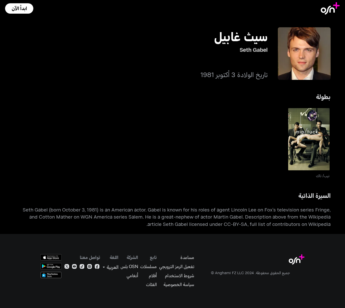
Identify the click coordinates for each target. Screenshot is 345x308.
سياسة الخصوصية (178, 284)
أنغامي (132, 275)
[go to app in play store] (51, 266)
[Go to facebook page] (97, 267)
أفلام (153, 275)
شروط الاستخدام (179, 275)
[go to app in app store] (51, 257)
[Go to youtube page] (74, 267)
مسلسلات (148, 266)
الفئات (151, 284)
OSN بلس (129, 266)
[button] (19, 8)
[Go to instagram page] (89, 267)
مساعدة (187, 257)
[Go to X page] (67, 267)
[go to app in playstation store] (51, 275)
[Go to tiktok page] (82, 267)
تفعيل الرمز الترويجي (176, 266)
